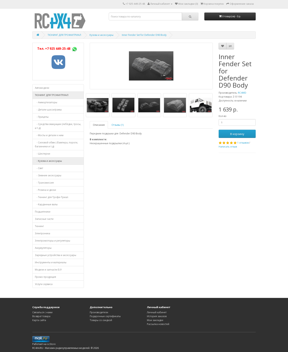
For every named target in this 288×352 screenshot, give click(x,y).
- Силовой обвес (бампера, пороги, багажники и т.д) (56, 144)
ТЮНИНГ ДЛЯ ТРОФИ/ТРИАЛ (64, 35)
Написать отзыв (228, 146)
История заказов (157, 316)
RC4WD (242, 92)
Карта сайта (39, 320)
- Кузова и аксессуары (48, 161)
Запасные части (44, 219)
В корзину (237, 134)
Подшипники (42, 211)
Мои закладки (155, 320)
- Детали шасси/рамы (48, 109)
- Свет (39, 168)
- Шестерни (42, 153)
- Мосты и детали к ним (49, 135)
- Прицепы (42, 117)
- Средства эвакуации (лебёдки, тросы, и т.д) (58, 126)
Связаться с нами (42, 312)
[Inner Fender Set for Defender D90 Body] (151, 66)
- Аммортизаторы (46, 102)
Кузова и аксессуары (101, 35)
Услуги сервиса (44, 284)
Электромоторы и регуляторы (52, 240)
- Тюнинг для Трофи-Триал (51, 197)
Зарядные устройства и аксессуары (55, 255)
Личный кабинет (157, 312)
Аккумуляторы (43, 248)
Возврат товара (41, 316)
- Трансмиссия (44, 182)
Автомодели (42, 88)
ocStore (51, 344)
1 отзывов (243, 142)
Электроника (42, 233)
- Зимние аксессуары (48, 175)
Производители (99, 312)
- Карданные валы (46, 204)
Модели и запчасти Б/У (48, 269)
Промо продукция (45, 277)
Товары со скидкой (101, 320)
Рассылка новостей (158, 324)
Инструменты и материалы (50, 262)
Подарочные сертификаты (105, 316)
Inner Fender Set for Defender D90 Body (144, 35)
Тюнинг (39, 226)
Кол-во (222, 116)
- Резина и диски (45, 190)
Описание (99, 125)
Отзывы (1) (117, 125)
